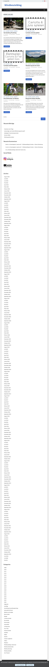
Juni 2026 (6, 180)
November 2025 (7, 195)
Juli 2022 (6, 276)
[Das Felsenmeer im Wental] (13, 89)
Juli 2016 (6, 418)
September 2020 (7, 320)
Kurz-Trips (6, 628)
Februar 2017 (7, 406)
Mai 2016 (6, 422)
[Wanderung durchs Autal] (35, 56)
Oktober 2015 (7, 436)
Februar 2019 (7, 359)
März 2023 (6, 259)
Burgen (37, 96)
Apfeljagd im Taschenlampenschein (11, 133)
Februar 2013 (7, 497)
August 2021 (7, 298)
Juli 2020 (6, 324)
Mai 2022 (6, 280)
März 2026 (6, 186)
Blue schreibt (7, 614)
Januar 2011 (6, 548)
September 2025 (7, 199)
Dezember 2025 (7, 193)
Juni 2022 (6, 278)
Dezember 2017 (7, 387)
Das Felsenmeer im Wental (11, 98)
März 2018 (6, 381)
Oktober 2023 (7, 245)
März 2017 (6, 404)
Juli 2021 (6, 300)
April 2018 (6, 379)
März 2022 (6, 284)
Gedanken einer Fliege (8, 129)
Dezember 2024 (7, 217)
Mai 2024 (6, 231)
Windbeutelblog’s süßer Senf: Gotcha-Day (17, 149)
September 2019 (7, 345)
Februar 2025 (7, 213)
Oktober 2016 (7, 412)
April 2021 (6, 306)
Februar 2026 (7, 188)
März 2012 (6, 519)
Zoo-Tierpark (7, 652)
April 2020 (6, 330)
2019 (5, 587)
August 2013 (7, 485)
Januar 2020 (6, 337)
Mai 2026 (6, 182)
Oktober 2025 (7, 197)
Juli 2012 (6, 511)
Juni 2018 (6, 375)
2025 (5, 600)
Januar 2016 (6, 430)
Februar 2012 (7, 521)
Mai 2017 (6, 399)
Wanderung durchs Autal (33, 65)
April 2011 (6, 541)
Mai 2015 (6, 446)
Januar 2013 (6, 499)
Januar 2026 (6, 190)
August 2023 (7, 249)
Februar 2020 (7, 335)
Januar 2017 (6, 408)
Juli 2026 (6, 178)
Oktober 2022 (7, 270)
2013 (5, 575)
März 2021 (6, 308)
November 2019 (7, 341)
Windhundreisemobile (8, 646)
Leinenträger (12, 34)
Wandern (15, 31)
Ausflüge (11, 31)
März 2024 (6, 235)
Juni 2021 (6, 302)
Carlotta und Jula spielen (32, 32)
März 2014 (6, 470)
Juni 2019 (6, 351)
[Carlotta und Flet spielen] (13, 56)
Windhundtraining (8, 648)
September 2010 (7, 554)
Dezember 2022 (7, 266)
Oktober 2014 (7, 458)
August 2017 (7, 395)
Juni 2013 (6, 489)
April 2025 (6, 209)
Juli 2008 (6, 558)
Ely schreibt (6, 620)
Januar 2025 (6, 215)
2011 (5, 571)
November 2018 (7, 365)
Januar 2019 (6, 361)
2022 (5, 594)
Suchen (5, 116)
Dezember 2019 (7, 339)
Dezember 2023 (7, 241)
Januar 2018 (6, 385)
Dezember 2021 (7, 290)
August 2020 (7, 322)
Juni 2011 (6, 537)
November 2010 (7, 550)
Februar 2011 (7, 546)
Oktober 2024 (7, 221)
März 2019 (6, 357)
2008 (5, 567)
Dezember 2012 (7, 501)
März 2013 (6, 495)
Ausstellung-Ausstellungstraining (11, 608)
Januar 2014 (6, 475)
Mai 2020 (6, 328)
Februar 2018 (7, 383)
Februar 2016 (7, 428)
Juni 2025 (6, 205)
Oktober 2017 (7, 391)
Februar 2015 (7, 452)
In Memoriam (7, 626)
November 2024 (7, 219)
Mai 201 (6, 560)
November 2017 (7, 389)
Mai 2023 (6, 255)
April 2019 (6, 355)
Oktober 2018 (7, 367)
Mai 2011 (6, 539)
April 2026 (6, 184)
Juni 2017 (6, 397)
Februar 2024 (7, 237)
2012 (5, 573)
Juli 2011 (6, 535)
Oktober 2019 (7, 343)
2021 (4, 31)
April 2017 (6, 401)
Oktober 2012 (7, 505)
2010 (5, 569)
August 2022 (7, 274)
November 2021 (7, 292)
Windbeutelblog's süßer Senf (10, 644)
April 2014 (6, 468)
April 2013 (6, 493)
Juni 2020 (6, 326)
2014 (5, 577)
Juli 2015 (6, 442)
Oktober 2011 (7, 529)
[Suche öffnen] (44, 10)
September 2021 (7, 296)
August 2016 (7, 416)
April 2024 (6, 233)
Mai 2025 (6, 207)
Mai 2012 (6, 515)
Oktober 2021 (7, 294)
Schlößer (6, 632)
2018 (5, 585)
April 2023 (6, 257)
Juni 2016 (6, 420)
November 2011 (7, 527)
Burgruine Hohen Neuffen (33, 98)
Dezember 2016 (7, 410)
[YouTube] (44, 1)
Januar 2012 (6, 523)
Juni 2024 (6, 229)
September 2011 (7, 531)
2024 (5, 598)
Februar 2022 (7, 286)
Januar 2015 (6, 454)
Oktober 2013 (7, 481)
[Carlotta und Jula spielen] (35, 24)
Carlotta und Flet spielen (10, 65)
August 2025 (7, 201)
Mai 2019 (6, 353)
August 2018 (7, 371)
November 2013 (7, 479)
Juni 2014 (6, 464)
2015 (5, 579)
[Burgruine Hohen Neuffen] (35, 89)
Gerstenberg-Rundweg (10, 32)
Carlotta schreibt (7, 618)
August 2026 (7, 176)
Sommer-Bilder (7, 135)
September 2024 (7, 223)
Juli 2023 (6, 251)
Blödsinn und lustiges (8, 612)
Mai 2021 (6, 304)
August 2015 (7, 440)
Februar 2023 (7, 261)
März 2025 (6, 211)
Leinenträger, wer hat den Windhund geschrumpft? (14, 131)
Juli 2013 (6, 487)
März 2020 (6, 333)
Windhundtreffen (7, 650)
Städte (5, 634)
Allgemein (7, 31)
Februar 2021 (7, 310)
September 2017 (7, 393)
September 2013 (7, 483)
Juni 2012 (6, 513)
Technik (5, 636)
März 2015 (6, 450)
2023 (5, 596)
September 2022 (7, 272)
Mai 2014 (6, 466)
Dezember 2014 (7, 456)
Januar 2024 (6, 239)
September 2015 (7, 438)
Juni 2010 (6, 556)
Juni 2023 (6, 253)
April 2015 (6, 448)
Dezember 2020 (7, 314)
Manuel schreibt (7, 630)
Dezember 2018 (7, 363)
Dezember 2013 (7, 477)
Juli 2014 (6, 462)
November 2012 (7, 503)
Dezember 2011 (7, 525)
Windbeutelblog (13, 5)
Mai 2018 (6, 377)
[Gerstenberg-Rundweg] (13, 24)
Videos (33, 31)
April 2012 (6, 517)
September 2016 (7, 414)
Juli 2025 (6, 203)
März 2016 (6, 426)
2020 (5, 590)
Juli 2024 (6, 227)
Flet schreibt (6, 622)
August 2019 (7, 347)
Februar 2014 (7, 472)
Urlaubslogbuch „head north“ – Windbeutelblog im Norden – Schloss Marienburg (26, 144)
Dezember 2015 (7, 432)
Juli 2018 (6, 373)
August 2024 (7, 225)
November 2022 (7, 268)
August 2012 (7, 509)
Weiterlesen (6, 46)
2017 (5, 583)
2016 (5, 581)
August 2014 (7, 460)
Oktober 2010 (7, 552)
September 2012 (7, 507)
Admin (6, 144)
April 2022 (6, 282)
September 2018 (7, 369)
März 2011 (6, 543)
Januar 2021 (6, 312)
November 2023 (7, 243)
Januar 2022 (6, 288)
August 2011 (7, 533)
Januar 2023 (6, 264)
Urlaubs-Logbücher (8, 638)
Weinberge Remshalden (9, 137)
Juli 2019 (6, 349)
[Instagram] (43, 1)
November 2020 (7, 316)
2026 (5, 602)
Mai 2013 (6, 491)
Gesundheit (6, 624)
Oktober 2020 (7, 318)
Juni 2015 (6, 444)
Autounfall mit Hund (8, 610)
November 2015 (7, 434)
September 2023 (7, 247)
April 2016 (6, 424)
